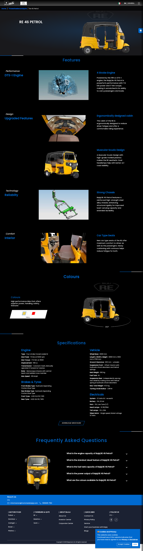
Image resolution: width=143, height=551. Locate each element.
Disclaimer (133, 540)
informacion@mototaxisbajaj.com (24, 503)
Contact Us (88, 516)
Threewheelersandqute (18, 9)
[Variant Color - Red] (34, 313)
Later (135, 544)
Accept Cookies (124, 544)
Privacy (125, 540)
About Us (62, 516)
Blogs (86, 531)
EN (125, 3)
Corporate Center (66, 523)
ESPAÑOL (131, 3)
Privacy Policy (89, 519)
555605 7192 (47, 503)
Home (4, 9)
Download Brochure (71, 423)
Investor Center (65, 519)
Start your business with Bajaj (95, 527)
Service (87, 523)
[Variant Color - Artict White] (29, 313)
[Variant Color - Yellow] (24, 313)
